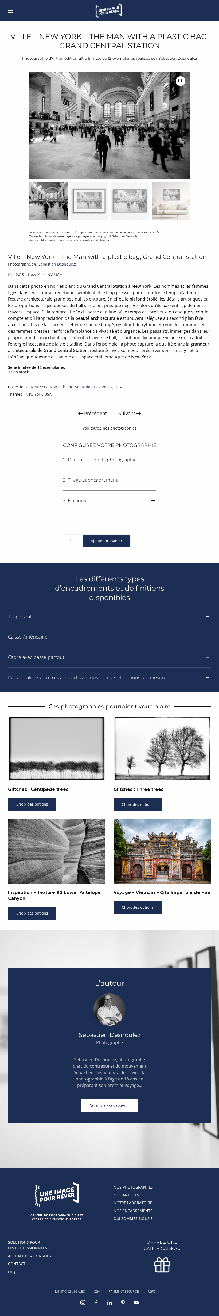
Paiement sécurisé (124, 1291)
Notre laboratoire (133, 1202)
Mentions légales (70, 1291)
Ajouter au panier (106, 540)
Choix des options (32, 804)
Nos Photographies (133, 1187)
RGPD (152, 1291)
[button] (10, 10)
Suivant (127, 413)
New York (39, 386)
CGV (97, 1291)
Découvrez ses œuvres (109, 1105)
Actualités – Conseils (29, 1255)
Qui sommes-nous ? (133, 1218)
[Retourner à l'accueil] (109, 10)
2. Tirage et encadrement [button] (90, 480)
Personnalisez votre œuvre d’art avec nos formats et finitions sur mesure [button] (87, 677)
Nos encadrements (133, 1210)
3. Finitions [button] (74, 500)
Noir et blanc (61, 386)
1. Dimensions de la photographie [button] (100, 459)
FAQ (11, 1271)
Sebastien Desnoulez (57, 264)
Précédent (95, 413)
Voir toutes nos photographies (109, 428)
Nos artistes (126, 1194)
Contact (16, 1263)
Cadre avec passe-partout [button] (36, 657)
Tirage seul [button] (19, 616)
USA (118, 386)
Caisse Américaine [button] (28, 637)
